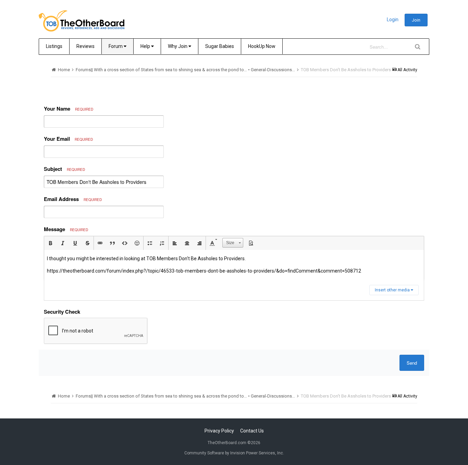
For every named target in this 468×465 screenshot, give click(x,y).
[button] (50, 243)
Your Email (68, 138)
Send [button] (412, 363)
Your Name (68, 108)
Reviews (85, 46)
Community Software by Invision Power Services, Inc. (234, 453)
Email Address (73, 199)
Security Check (62, 311)
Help (145, 46)
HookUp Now (261, 46)
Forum (116, 46)
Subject (64, 169)
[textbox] (234, 265)
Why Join (178, 46)
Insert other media (393, 290)
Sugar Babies (219, 46)
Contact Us (252, 430)
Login (392, 19)
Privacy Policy (219, 430)
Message (66, 229)
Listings (54, 46)
